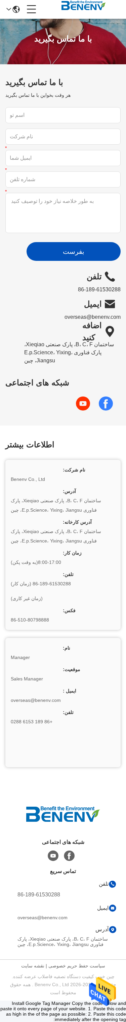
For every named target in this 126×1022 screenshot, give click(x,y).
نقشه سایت (32, 965)
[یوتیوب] (86, 403)
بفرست (73, 251)
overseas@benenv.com (93, 317)
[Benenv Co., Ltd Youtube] (53, 856)
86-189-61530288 (38, 894)
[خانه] (63, 822)
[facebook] (109, 403)
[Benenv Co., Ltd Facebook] (69, 856)
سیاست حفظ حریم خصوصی (76, 965)
